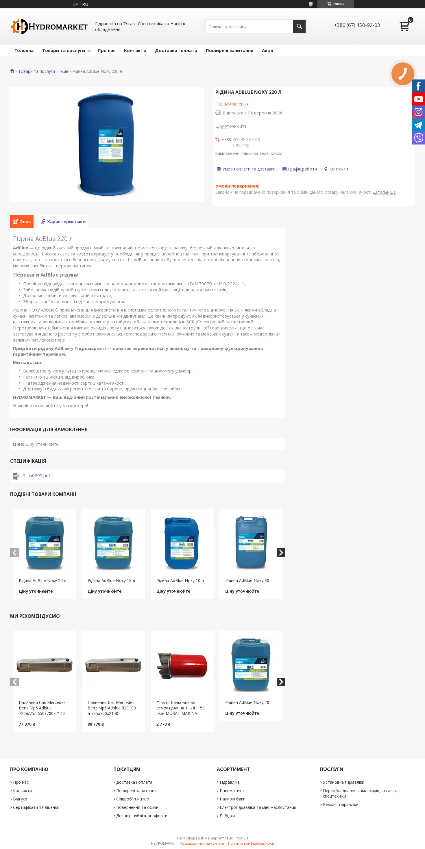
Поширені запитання (229, 50)
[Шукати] (299, 26)
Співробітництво (132, 799)
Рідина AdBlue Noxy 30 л (249, 580)
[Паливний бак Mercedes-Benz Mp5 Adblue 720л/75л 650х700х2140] (44, 665)
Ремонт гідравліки (341, 804)
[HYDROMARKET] (49, 26)
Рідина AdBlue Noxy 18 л (111, 580)
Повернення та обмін (137, 807)
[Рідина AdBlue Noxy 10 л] (182, 543)
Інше (63, 71)
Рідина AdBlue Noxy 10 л (180, 580)
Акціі (267, 50)
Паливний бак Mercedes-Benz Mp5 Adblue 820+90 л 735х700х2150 (112, 708)
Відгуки (20, 799)
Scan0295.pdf (36, 475)
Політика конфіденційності (251, 843)
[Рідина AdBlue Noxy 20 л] (44, 543)
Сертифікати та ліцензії (36, 807)
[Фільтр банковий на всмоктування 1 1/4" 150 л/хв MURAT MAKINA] (182, 665)
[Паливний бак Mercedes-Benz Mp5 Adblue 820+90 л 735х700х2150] (113, 665)
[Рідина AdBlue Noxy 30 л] (251, 543)
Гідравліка (230, 782)
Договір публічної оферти (141, 815)
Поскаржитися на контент (202, 843)
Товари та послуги (63, 50)
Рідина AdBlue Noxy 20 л (42, 580)
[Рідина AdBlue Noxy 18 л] (113, 543)
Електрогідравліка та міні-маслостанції (258, 807)
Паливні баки (232, 799)
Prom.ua (241, 838)
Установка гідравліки (343, 782)
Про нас (106, 50)
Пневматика (232, 790)
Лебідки (227, 815)
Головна (24, 50)
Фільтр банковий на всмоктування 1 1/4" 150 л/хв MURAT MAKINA (180, 708)
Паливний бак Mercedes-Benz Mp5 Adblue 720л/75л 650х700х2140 (43, 708)
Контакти (135, 50)
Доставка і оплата (176, 50)
